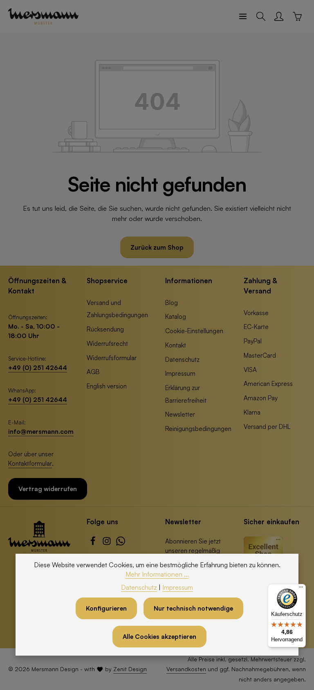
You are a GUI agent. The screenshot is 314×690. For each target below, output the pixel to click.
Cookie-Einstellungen (194, 331)
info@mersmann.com (41, 431)
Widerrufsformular (112, 358)
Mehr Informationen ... (157, 574)
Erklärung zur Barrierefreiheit (185, 393)
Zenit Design (130, 668)
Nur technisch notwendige (193, 608)
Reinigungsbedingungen (198, 428)
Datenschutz (182, 359)
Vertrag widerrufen (47, 489)
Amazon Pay (261, 398)
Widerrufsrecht (107, 343)
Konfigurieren (106, 608)
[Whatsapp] (120, 543)
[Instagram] (107, 543)
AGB (93, 372)
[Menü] (243, 16)
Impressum (180, 373)
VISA (250, 369)
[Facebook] (93, 543)
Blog (171, 302)
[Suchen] (261, 16)
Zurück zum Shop (157, 247)
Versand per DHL (267, 426)
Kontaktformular (30, 463)
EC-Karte (256, 326)
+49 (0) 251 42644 (37, 367)
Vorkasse (256, 313)
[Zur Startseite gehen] (43, 16)
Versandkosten (186, 668)
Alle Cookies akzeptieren (159, 636)
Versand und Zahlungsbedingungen (117, 308)
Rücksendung (105, 329)
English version (107, 386)
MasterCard (260, 355)
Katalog (175, 316)
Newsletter (180, 414)
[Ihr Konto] (279, 16)
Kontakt (175, 345)
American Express (268, 383)
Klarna (252, 412)
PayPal (253, 341)
